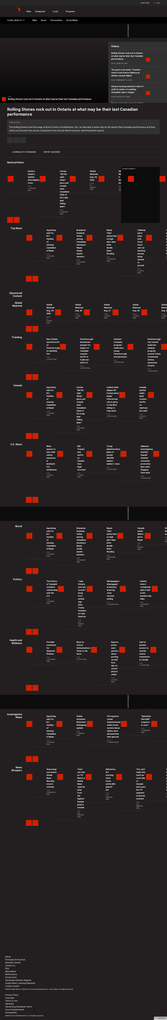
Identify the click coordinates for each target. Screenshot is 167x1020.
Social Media (72, 20)
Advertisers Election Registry (18, 980)
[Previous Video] (10, 220)
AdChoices (162, 1018)
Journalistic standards (24, 152)
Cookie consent (12, 986)
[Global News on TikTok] (61, 954)
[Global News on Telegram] (98, 954)
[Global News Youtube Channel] (98, 934)
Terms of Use (11, 1001)
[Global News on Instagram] (135, 934)
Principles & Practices (15, 960)
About (43, 20)
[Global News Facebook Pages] (24, 934)
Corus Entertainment (14, 1009)
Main (35, 20)
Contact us (10, 965)
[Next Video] (17, 220)
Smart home (11, 977)
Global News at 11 (16, 20)
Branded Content (13, 962)
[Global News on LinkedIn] (24, 954)
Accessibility (11, 1012)
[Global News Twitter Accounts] (61, 934)
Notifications (11, 974)
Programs (70, 11)
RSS (7, 968)
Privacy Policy (11, 995)
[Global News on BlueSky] (135, 954)
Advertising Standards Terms (18, 1007)
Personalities (56, 20)
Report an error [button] (52, 152)
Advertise (9, 1004)
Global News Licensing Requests (20, 983)
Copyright (9, 998)
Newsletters (10, 971)
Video (28, 11)
